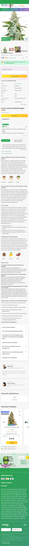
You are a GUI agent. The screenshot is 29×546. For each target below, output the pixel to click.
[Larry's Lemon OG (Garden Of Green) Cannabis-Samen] (14, 26)
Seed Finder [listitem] (21, 9)
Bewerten (14, 115)
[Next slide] (28, 49)
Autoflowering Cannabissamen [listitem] (14, 9)
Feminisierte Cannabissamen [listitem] (5, 9)
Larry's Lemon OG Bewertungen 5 (18, 140)
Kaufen (12, 442)
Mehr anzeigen (23, 149)
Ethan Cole (10, 366)
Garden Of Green (18, 83)
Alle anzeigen (24, 104)
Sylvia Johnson (11, 383)
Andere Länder (6, 483)
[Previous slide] (1, 49)
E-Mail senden (14, 76)
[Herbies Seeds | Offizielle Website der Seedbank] (8, 5)
